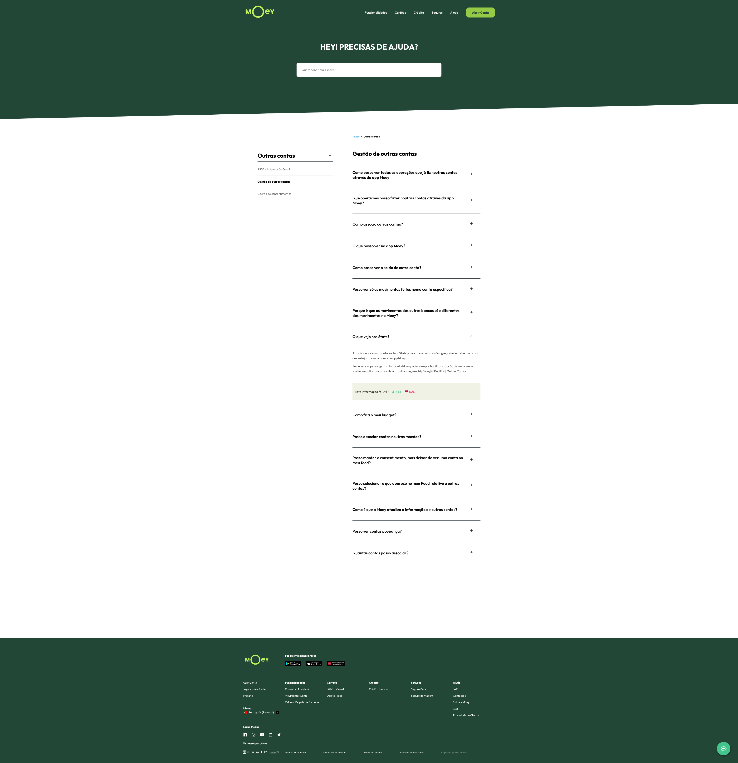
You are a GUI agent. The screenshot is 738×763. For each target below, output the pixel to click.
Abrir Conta (480, 12)
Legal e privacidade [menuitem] (254, 689)
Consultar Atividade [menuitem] (297, 689)
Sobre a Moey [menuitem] (461, 702)
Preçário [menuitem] (248, 695)
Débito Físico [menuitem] (334, 695)
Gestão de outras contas (274, 181)
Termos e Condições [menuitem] (295, 752)
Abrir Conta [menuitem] (250, 682)
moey (356, 136)
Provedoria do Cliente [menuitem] (466, 715)
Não (412, 391)
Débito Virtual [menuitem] (335, 689)
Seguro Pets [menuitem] (418, 689)
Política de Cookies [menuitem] (372, 752)
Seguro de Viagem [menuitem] (422, 695)
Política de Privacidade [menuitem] (334, 752)
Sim (398, 391)
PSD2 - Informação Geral (274, 169)
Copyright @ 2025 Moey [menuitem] (453, 752)
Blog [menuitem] (455, 708)
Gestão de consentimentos (274, 194)
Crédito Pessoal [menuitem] (378, 689)
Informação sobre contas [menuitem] (412, 752)
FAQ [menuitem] (455, 689)
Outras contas (276, 155)
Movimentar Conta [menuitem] (296, 695)
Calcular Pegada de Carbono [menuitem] (302, 702)
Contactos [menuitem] (459, 695)
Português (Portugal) (261, 712)
